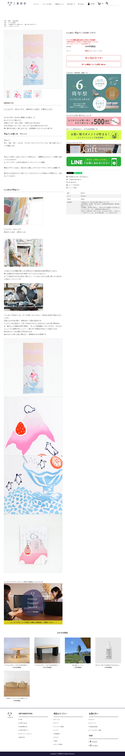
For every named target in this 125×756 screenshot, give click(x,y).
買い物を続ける (72, 182)
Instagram (95, 745)
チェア (56, 723)
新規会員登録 (93, 726)
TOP (5, 21)
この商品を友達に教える (74, 179)
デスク (56, 737)
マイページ (93, 723)
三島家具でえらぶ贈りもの (15, 24)
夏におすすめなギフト (31, 24)
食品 (56, 741)
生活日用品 (15, 21)
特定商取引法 (23, 726)
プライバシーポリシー (26, 733)
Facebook (94, 742)
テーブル (57, 719)
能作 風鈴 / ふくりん (77, 665)
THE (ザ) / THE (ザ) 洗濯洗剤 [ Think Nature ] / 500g (108, 665)
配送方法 (22, 737)
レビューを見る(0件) (73, 185)
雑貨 (9, 21)
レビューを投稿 (72, 187)
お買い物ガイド (24, 730)
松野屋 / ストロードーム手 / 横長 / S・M (16, 698)
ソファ (56, 730)
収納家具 (57, 733)
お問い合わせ (23, 723)
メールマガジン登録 (95, 730)
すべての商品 (12, 22)
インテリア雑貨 (59, 726)
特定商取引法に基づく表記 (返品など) (78, 176)
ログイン (92, 719)
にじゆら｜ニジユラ (13, 26)
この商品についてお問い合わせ (94, 64)
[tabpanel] (33, 59)
